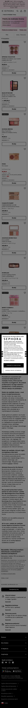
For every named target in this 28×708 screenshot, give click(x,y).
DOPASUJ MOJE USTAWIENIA (13, 370)
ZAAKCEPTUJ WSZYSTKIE (14, 365)
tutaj (15, 344)
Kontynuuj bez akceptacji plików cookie (13, 336)
